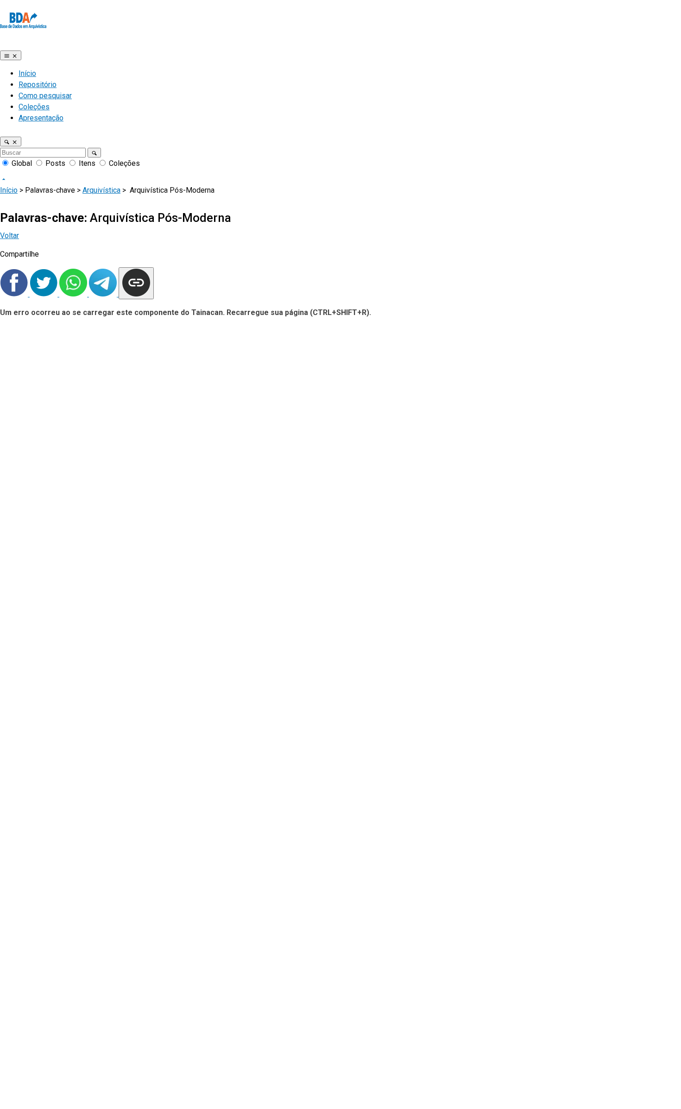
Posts (55, 163)
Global (22, 163)
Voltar (9, 235)
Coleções (34, 106)
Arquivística (101, 190)
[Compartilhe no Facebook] (15, 294)
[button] (10, 141)
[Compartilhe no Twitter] (44, 294)
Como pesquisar (45, 95)
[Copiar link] (136, 283)
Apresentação (41, 117)
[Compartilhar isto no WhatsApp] (74, 294)
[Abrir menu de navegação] (10, 55)
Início (27, 73)
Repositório (38, 84)
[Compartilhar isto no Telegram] (104, 294)
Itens (87, 163)
